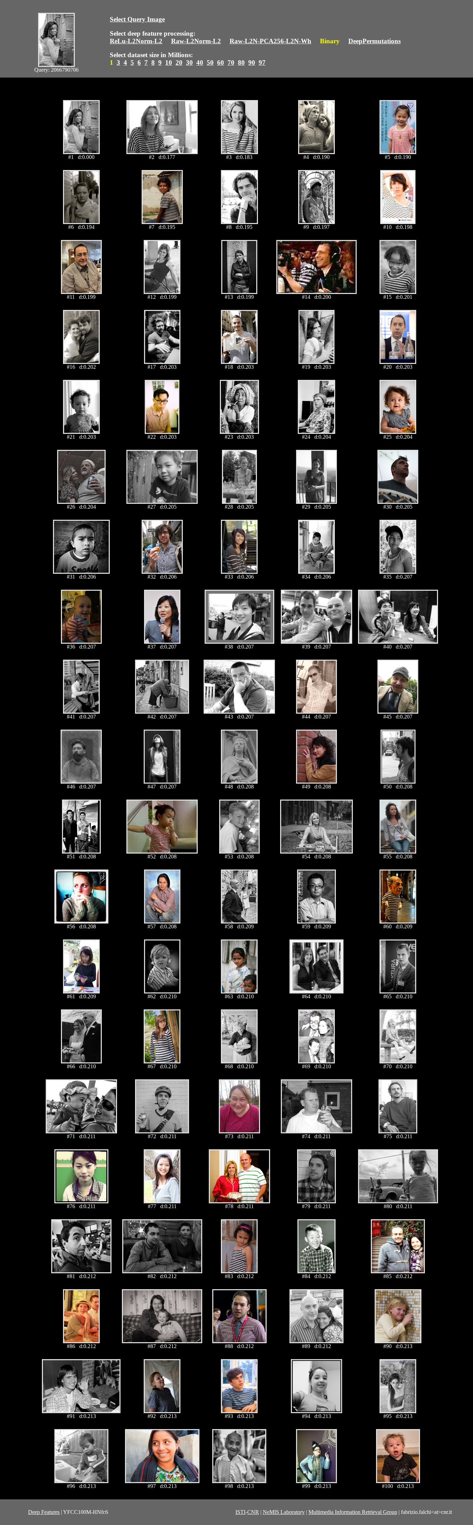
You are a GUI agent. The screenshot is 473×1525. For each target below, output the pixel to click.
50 (210, 62)
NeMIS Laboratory (284, 1512)
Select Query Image (137, 19)
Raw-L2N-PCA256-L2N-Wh (270, 41)
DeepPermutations (374, 41)
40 (199, 62)
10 (168, 62)
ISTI (240, 1512)
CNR (253, 1512)
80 (241, 62)
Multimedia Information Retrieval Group (353, 1512)
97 (262, 62)
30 (189, 62)
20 (179, 62)
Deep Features (44, 1512)
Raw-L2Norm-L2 (196, 41)
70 (230, 62)
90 (251, 62)
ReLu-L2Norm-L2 (136, 41)
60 (220, 62)
